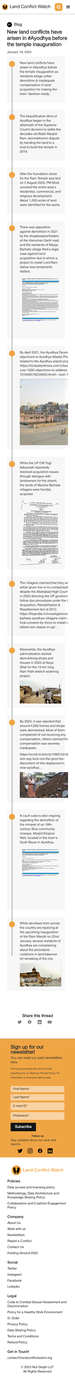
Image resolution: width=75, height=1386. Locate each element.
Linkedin (13, 1286)
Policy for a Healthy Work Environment (34, 1312)
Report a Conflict (19, 1241)
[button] (68, 7)
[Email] (50, 1022)
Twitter (12, 1268)
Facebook (14, 1280)
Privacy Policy (17, 1324)
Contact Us (15, 1247)
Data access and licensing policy (31, 1187)
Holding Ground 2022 (22, 1253)
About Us (14, 1223)
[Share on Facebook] (30, 1022)
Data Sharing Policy (21, 1330)
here (14, 1062)
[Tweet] (20, 1022)
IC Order (13, 1318)
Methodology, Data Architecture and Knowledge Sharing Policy (33, 1195)
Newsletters (16, 1235)
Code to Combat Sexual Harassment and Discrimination (36, 1304)
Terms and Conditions (23, 1336)
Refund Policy (17, 1342)
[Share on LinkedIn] (40, 1022)
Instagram (14, 1274)
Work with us (16, 1229)
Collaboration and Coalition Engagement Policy (36, 1205)
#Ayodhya (40, 67)
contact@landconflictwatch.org (29, 1358)
